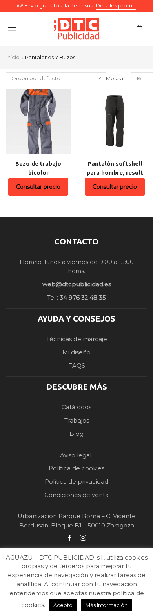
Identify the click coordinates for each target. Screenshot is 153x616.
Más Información (107, 605)
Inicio (13, 57)
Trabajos (76, 420)
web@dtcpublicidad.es (76, 284)
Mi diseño (76, 352)
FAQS (76, 365)
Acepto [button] (63, 605)
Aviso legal (76, 455)
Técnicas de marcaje (76, 339)
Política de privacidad (76, 481)
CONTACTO (76, 241)
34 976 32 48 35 (83, 297)
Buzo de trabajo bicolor (38, 167)
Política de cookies (76, 468)
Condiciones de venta (76, 495)
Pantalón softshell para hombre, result (115, 167)
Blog (76, 433)
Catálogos (76, 407)
